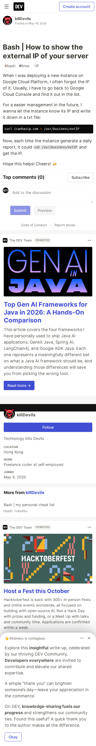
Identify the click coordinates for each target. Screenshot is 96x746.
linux (24, 65)
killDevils (23, 18)
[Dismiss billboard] (89, 638)
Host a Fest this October (36, 591)
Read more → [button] (19, 385)
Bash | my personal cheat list (29, 507)
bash (10, 65)
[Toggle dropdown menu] (89, 240)
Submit (20, 210)
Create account (76, 6)
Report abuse (65, 225)
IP (36, 65)
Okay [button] (13, 737)
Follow (48, 427)
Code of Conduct (34, 225)
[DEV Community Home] (19, 6)
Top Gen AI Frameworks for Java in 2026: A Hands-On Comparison (45, 312)
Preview (45, 210)
